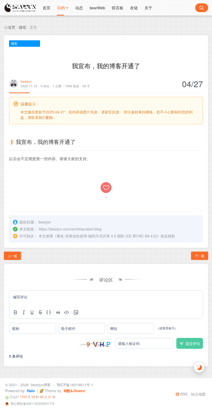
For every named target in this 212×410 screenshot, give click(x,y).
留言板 (117, 7)
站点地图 (198, 394)
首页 (46, 7)
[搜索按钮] (201, 7)
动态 (79, 7)
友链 (134, 7)
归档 (61, 7)
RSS (183, 394)
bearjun (26, 81)
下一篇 (199, 255)
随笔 (22, 27)
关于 (148, 7)
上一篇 (12, 255)
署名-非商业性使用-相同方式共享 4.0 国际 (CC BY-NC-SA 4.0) (107, 235)
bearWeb (97, 7)
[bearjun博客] (21, 8)
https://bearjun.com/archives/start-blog (70, 228)
